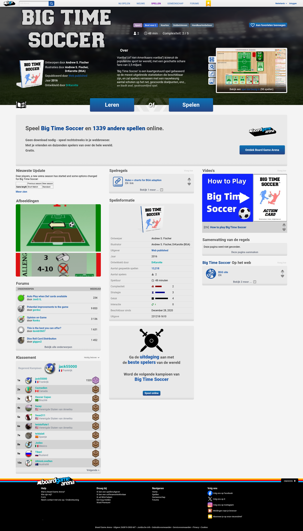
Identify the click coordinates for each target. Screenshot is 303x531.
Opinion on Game (37, 317)
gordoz (37, 309)
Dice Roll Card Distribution (41, 338)
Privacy (196, 527)
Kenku (36, 320)
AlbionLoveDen (43, 461)
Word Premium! (103, 502)
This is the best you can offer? (44, 328)
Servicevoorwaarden (182, 527)
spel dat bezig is (250, 89)
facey (38, 406)
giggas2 (37, 341)
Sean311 (40, 415)
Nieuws (141, 3)
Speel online (152, 393)
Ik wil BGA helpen (104, 497)
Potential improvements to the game (47, 306)
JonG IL (37, 299)
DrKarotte (72, 85)
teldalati (39, 433)
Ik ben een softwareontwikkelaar (111, 494)
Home (154, 492)
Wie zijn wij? (46, 494)
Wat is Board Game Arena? (53, 492)
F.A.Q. (43, 497)
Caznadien (41, 387)
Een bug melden (104, 500)
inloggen (293, 3)
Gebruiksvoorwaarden (161, 527)
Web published (77, 75)
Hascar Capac (43, 397)
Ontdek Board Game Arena (262, 150)
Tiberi (38, 451)
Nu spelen (124, 3)
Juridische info (143, 527)
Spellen (156, 3)
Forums (194, 3)
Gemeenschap (175, 3)
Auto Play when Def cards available (47, 296)
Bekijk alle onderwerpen (58, 347)
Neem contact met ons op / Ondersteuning (60, 500)
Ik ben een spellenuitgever (108, 492)
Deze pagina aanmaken (244, 252)
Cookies (204, 527)
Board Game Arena (103, 527)
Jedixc (39, 442)
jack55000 (68, 366)
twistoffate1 (42, 424)
